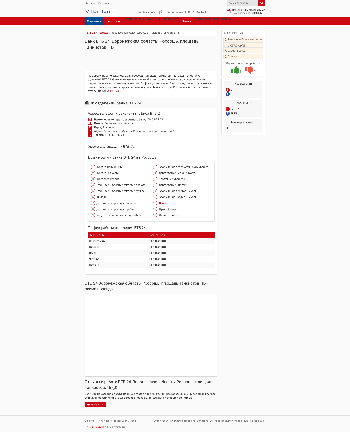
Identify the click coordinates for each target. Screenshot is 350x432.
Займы (186, 21)
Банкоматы (113, 21)
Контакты (103, 3)
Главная (90, 3)
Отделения (94, 21)
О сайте (89, 420)
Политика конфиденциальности (116, 420)
